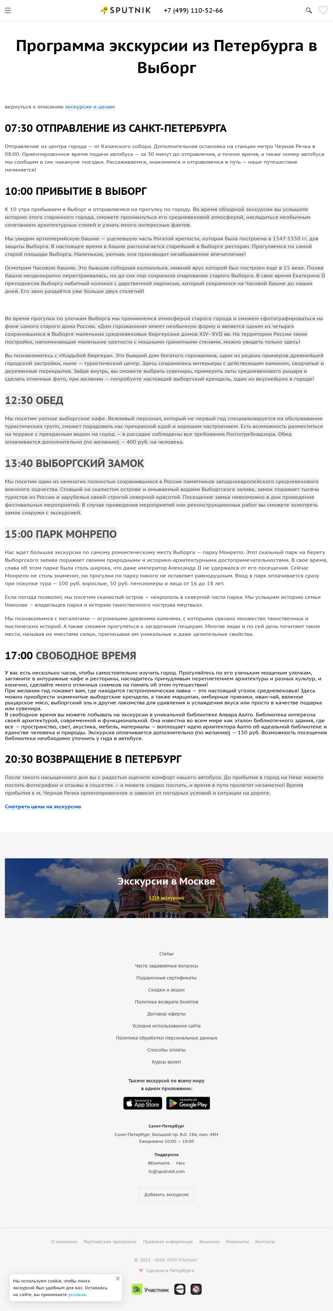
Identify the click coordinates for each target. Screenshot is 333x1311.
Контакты (265, 1241)
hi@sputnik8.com (167, 1171)
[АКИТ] (179, 1289)
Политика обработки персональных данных (166, 1038)
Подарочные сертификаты (166, 978)
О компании (64, 1241)
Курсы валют (166, 1062)
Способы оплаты (166, 1050)
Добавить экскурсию (166, 1194)
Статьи (166, 954)
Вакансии (209, 1241)
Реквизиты (237, 1241)
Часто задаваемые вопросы (166, 966)
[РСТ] (196, 1289)
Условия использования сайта (166, 1026)
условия (77, 1294)
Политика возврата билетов (166, 1002)
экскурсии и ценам (90, 106)
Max (180, 1163)
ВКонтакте (159, 1163)
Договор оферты (166, 1014)
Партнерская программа (110, 1241)
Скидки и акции (166, 990)
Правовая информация (168, 1241)
